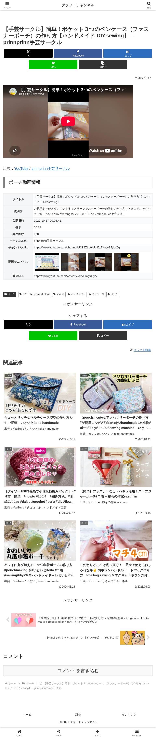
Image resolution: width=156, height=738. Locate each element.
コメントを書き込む (78, 670)
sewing (60, 294)
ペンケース (98, 294)
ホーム (27, 714)
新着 (78, 714)
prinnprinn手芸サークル (50, 169)
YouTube (21, 169)
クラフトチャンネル (78, 5)
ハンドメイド (78, 294)
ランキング (129, 714)
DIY (25, 294)
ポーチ (11, 294)
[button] (103, 64)
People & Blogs (41, 294)
